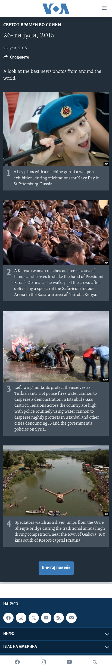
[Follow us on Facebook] (8, 618)
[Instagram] (43, 662)
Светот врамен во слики (32, 25)
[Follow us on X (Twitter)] (34, 618)
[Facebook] (17, 662)
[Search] (95, 662)
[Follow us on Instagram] (21, 618)
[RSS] (59, 618)
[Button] (16, 58)
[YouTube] (69, 662)
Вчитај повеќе (56, 567)
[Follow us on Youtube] (46, 618)
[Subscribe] (71, 618)
